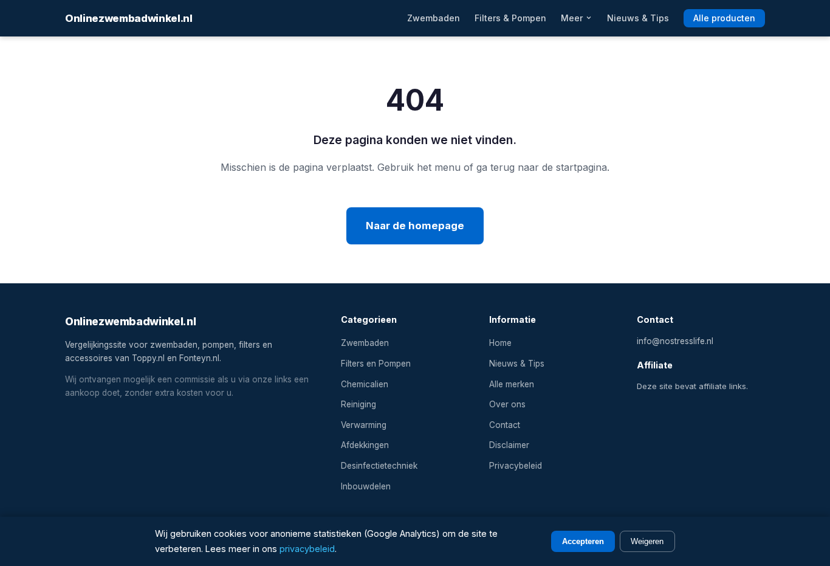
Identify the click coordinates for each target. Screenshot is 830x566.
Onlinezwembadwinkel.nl (129, 18)
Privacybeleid (515, 466)
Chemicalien (364, 384)
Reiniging (358, 404)
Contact (504, 425)
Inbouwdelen (366, 486)
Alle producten (724, 18)
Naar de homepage (415, 225)
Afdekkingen (365, 445)
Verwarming (363, 425)
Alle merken (511, 384)
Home (500, 343)
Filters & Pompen (510, 18)
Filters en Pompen (376, 363)
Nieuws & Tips (638, 18)
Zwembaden (433, 18)
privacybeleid (307, 549)
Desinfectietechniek (379, 466)
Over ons (507, 404)
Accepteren (583, 541)
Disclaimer (509, 445)
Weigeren (647, 541)
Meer (573, 18)
